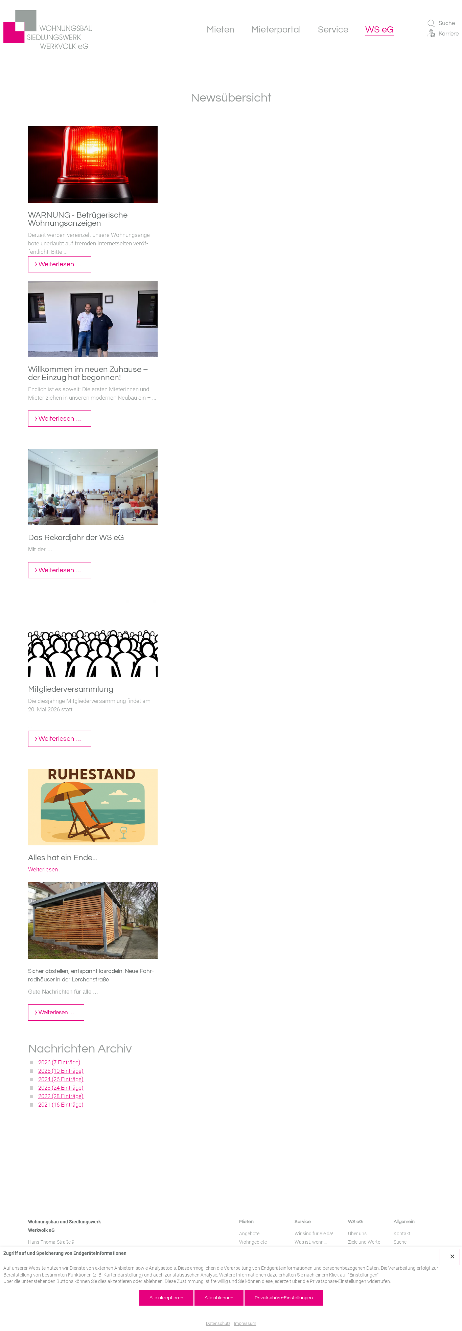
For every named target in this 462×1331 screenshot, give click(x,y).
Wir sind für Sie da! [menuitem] (314, 1233)
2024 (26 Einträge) (61, 1079)
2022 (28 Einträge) (61, 1096)
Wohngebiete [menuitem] (253, 1242)
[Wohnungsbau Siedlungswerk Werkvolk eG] (47, 29)
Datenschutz (218, 1323)
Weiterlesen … (65, 266)
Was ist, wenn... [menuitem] (311, 1242)
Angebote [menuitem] (249, 1233)
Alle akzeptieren (166, 1297)
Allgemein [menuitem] (404, 1221)
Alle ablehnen (219, 1297)
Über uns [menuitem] (357, 1233)
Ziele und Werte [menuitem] (364, 1242)
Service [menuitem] (303, 1221)
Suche (447, 23)
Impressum (245, 1323)
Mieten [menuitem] (246, 1221)
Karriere (449, 34)
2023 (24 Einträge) (61, 1087)
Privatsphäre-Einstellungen (284, 1297)
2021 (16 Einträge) (61, 1104)
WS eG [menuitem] (355, 1221)
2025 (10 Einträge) (61, 1070)
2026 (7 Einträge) (59, 1062)
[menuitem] (220, 29)
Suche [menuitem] (400, 1242)
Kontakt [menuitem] (402, 1233)
